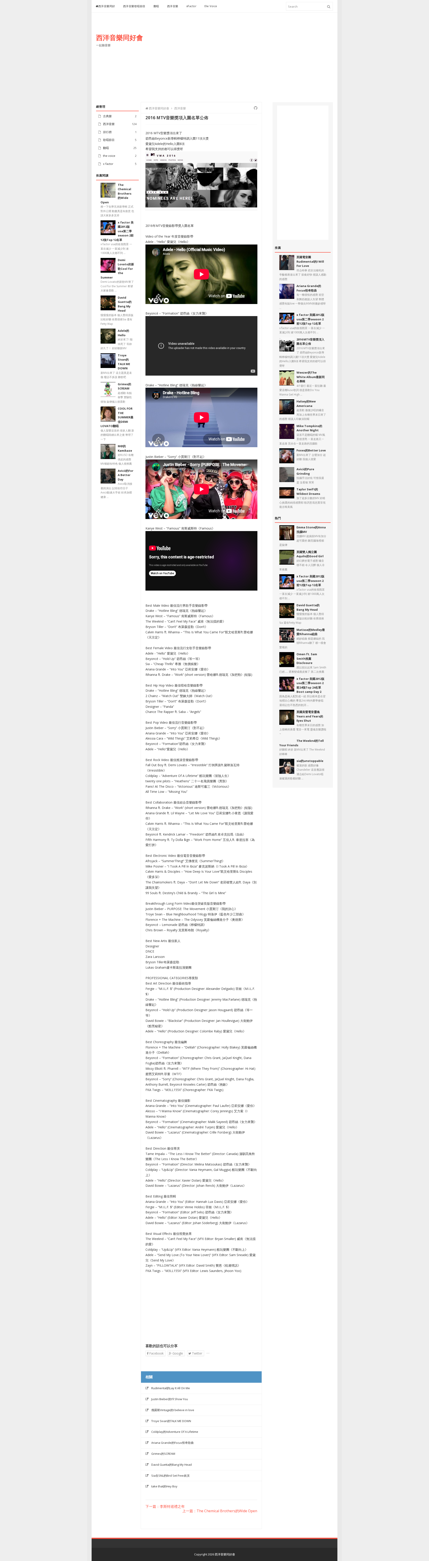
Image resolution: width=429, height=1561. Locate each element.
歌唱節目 (109, 140)
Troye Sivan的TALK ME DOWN (171, 1421)
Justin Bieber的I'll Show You (169, 1399)
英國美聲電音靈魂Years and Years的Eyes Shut (310, 716)
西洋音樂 (172, 6)
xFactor (191, 6)
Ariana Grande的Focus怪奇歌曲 (172, 1443)
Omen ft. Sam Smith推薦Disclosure (307, 658)
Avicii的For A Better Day (125, 475)
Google (177, 1353)
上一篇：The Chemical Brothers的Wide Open (219, 1511)
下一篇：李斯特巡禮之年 (165, 1506)
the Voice (210, 6)
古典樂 (107, 116)
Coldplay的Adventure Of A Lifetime (174, 1432)
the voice (109, 156)
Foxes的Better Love (311, 450)
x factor (108, 164)
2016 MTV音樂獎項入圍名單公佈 (310, 341)
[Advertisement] (251, 62)
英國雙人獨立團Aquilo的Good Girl (310, 554)
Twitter (196, 1353)
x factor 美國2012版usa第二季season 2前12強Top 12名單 (310, 319)
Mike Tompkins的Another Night (309, 428)
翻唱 (156, 6)
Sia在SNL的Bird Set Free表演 (170, 1476)
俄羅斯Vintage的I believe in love (172, 1410)
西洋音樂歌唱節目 (134, 6)
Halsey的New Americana (306, 403)
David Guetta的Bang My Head (171, 1465)
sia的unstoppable (310, 761)
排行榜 (107, 132)
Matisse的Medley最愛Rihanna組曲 (311, 632)
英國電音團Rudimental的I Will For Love (310, 261)
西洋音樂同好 (106, 6)
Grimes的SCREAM (124, 386)
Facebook (156, 1353)
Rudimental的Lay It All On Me (170, 1388)
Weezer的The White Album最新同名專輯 (311, 376)
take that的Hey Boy (164, 1486)
